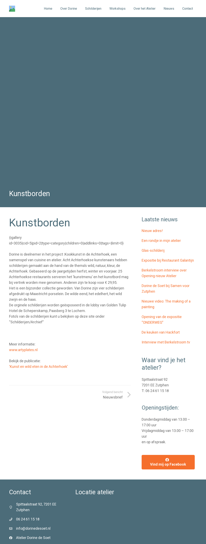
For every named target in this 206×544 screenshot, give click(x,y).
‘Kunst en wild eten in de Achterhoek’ (38, 366)
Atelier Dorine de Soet (33, 538)
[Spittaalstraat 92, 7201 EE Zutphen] (12, 507)
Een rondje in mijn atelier (161, 240)
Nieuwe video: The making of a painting (166, 304)
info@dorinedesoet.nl (33, 528)
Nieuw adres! (152, 231)
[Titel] (12, 9)
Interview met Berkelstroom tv (166, 342)
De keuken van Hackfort (161, 332)
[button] (103, 8)
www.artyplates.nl (23, 350)
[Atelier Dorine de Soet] (12, 537)
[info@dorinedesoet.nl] (12, 528)
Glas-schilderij (153, 250)
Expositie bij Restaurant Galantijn (168, 260)
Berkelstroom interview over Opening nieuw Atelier (164, 273)
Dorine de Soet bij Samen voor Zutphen (166, 288)
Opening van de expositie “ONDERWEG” (162, 320)
